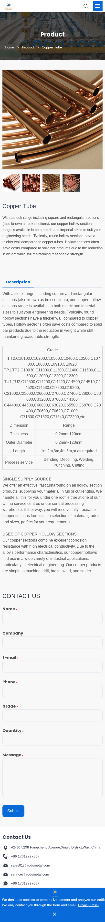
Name (9, 609)
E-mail (10, 657)
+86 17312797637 (25, 856)
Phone (10, 682)
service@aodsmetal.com (30, 874)
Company (12, 633)
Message (12, 755)
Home (9, 47)
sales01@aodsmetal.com (30, 865)
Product (28, 47)
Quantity (13, 730)
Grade (10, 706)
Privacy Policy (88, 905)
